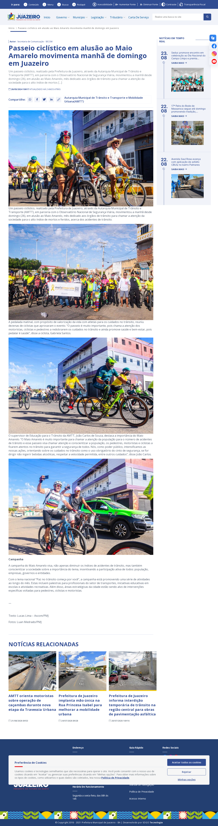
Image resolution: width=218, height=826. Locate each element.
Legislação (97, 17)
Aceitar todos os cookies (186, 762)
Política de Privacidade (141, 791)
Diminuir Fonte (150, 4)
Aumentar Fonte (127, 4)
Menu (48, 4)
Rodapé (79, 4)
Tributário (116, 17)
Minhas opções (187, 779)
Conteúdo (32, 4)
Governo (61, 17)
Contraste (171, 4)
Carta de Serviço (138, 17)
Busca (63, 4)
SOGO (153, 822)
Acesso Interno (137, 798)
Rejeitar (186, 772)
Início (47, 17)
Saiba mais (178, 62)
